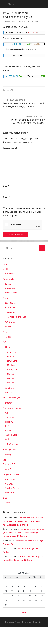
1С (4, 460)
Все (5, 264)
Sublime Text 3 (12, 488)
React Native (11, 293)
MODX (8, 326)
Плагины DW (9, 464)
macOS (8, 392)
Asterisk (8, 337)
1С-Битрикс (10, 322)
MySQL (10, 90)
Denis (36, 21)
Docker (8, 403)
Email (6, 197)
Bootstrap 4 (10, 288)
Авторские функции (16, 317)
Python (8, 430)
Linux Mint (12, 361)
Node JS (9, 422)
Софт (5, 498)
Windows (9, 388)
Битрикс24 (10, 274)
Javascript (9, 417)
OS (4, 342)
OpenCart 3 (10, 303)
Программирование (12, 408)
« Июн (23, 612)
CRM (5, 269)
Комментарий (10, 148)
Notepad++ (10, 493)
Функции (11, 312)
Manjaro (11, 365)
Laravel (8, 284)
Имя (6, 186)
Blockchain (8, 502)
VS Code (9, 484)
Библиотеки (12, 444)
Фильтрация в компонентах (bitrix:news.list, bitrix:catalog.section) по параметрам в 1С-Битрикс (23, 521)
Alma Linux (12, 352)
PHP (7, 426)
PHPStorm (10, 480)
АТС (5, 332)
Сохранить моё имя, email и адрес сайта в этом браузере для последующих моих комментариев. (24, 212)
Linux (7, 347)
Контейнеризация (11, 398)
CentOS (10, 374)
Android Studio (12, 435)
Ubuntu (10, 383)
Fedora (10, 356)
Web (7, 439)
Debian (10, 378)
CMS (5, 298)
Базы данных (9, 450)
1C (6, 413)
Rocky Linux (12, 370)
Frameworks (8, 279)
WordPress (10, 307)
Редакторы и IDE (11, 475)
